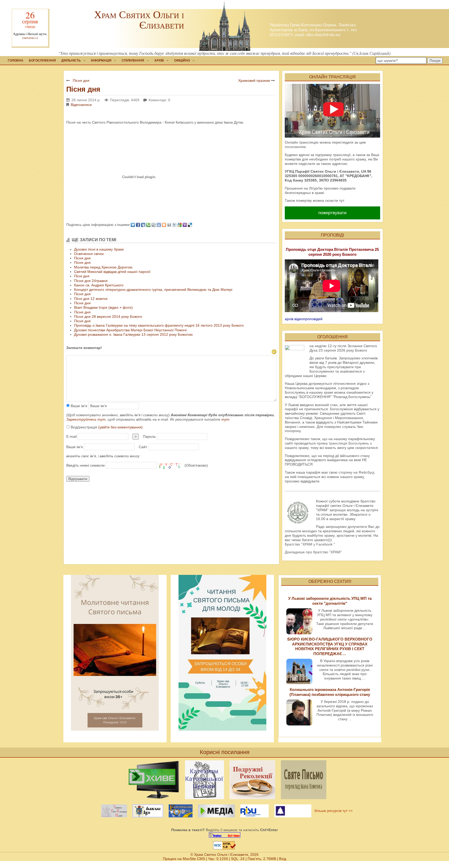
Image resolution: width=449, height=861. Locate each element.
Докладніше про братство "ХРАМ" (313, 552)
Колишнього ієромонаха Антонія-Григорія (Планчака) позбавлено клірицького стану (329, 691)
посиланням (295, 147)
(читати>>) (30, 38)
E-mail (71, 436)
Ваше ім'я (78, 406)
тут (225, 419)
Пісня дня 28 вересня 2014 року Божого (108, 316)
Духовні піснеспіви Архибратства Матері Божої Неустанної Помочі (130, 330)
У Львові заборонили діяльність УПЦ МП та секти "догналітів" (330, 600)
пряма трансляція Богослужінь (343, 443)
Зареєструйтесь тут (85, 419)
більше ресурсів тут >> (332, 811)
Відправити (77, 479)
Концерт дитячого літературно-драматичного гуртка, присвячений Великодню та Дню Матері (153, 289)
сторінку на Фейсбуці (356, 472)
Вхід (282, 859)
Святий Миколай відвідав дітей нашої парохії (112, 272)
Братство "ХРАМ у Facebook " (310, 544)
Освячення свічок (89, 254)
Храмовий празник (254, 80)
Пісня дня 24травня (91, 281)
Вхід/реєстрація (106, 427)
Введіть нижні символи (85, 465)
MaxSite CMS (194, 859)
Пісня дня (81, 80)
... (364, 628)
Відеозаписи (81, 105)
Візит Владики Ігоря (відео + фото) (103, 307)
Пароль (149, 436)
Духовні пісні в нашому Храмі (99, 249)
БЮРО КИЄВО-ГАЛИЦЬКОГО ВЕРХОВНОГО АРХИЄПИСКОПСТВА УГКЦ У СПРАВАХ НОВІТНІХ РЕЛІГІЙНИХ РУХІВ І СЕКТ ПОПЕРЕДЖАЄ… (329, 646)
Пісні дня (81, 276)
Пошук (435, 60)
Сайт (143, 447)
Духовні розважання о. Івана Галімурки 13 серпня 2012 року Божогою (133, 334)
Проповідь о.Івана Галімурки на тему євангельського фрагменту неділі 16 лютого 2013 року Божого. (159, 325)
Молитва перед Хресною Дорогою (103, 267)
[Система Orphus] (224, 835)
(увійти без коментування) (120, 427)
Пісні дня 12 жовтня (91, 299)
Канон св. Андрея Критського (98, 285)
